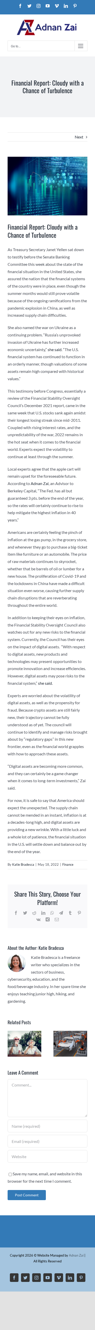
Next (79, 136)
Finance (67, 864)
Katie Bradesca (23, 864)
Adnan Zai (40, 483)
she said (55, 349)
